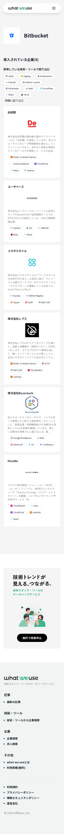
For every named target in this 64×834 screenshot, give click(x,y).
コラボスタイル (17, 251)
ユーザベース (16, 187)
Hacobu (13, 461)
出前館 (12, 112)
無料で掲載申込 (32, 638)
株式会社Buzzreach (20, 393)
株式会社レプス (17, 319)
